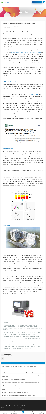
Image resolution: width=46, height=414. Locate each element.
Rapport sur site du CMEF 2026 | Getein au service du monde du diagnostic (18, 385)
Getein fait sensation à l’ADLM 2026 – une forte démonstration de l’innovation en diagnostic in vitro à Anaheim (21, 375)
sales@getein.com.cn (8, 403)
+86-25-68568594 (6, 402)
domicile (6, 18)
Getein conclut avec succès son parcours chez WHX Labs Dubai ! (15, 392)
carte (10, 409)
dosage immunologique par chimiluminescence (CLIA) (26, 52)
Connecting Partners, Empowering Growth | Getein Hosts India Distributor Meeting (19, 366)
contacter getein (36, 2)
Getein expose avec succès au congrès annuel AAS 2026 (13, 379)
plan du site (3, 409)
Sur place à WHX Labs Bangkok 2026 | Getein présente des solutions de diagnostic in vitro (21, 382)
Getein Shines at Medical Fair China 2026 (10, 369)
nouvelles (11, 18)
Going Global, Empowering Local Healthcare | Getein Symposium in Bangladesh (19, 372)
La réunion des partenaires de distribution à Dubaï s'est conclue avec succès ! (18, 395)
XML (7, 409)
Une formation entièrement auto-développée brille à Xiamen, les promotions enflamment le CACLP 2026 (21, 388)
